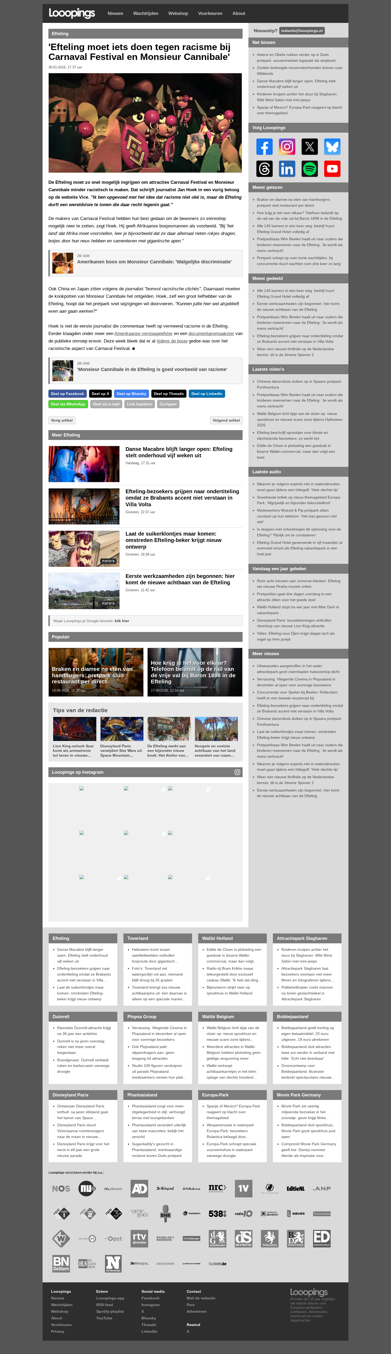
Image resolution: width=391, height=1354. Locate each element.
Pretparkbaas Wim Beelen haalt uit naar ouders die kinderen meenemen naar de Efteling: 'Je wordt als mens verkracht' (300, 244)
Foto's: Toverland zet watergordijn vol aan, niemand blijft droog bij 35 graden (157, 974)
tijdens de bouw (172, 341)
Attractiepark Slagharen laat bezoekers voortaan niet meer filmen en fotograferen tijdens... (307, 974)
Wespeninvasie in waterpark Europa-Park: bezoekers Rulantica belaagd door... (230, 1131)
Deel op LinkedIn (207, 393)
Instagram (151, 1305)
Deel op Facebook (67, 393)
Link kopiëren (139, 404)
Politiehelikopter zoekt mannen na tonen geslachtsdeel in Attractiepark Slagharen (307, 993)
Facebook (151, 1298)
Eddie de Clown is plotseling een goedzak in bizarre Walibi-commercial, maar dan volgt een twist (296, 451)
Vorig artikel (62, 420)
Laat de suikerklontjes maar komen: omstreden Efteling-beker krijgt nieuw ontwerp (174, 540)
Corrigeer (168, 404)
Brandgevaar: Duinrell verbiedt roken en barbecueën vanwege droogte (83, 1066)
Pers (191, 1305)
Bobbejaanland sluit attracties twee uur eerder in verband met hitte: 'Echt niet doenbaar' (308, 1052)
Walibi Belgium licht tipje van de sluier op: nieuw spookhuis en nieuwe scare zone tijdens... (233, 1033)
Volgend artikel (226, 420)
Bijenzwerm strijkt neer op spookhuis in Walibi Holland (229, 990)
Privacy (57, 1331)
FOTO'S (108, 561)
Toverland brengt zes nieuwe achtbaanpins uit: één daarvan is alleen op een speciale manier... (159, 993)
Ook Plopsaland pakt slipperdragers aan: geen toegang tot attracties (153, 1052)
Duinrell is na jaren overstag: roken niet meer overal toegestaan (81, 1047)
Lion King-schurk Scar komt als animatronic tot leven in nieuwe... (73, 750)
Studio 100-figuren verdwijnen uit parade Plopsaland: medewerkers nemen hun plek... (159, 1071)
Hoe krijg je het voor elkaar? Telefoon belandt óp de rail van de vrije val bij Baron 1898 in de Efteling (193, 672)
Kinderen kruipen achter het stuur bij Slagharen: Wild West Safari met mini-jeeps (306, 955)
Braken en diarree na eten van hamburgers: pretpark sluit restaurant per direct (92, 675)
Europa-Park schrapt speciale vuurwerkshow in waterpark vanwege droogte (231, 1149)
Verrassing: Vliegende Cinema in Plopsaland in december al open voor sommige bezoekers (159, 1033)
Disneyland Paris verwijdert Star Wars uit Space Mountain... (121, 750)
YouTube (104, 1318)
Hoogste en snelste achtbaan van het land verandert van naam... (215, 750)
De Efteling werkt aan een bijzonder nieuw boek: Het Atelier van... (167, 750)
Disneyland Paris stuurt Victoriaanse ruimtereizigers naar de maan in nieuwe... (80, 1131)
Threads (149, 1325)
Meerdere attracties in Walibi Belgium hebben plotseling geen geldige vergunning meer (234, 1052)
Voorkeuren (210, 13)
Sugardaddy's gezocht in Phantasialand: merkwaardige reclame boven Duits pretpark (157, 1149)
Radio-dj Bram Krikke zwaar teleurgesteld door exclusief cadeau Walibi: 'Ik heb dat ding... (234, 974)
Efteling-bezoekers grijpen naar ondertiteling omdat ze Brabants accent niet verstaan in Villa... (84, 974)
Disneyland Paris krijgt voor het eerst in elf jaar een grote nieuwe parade (83, 1149)
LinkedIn (149, 1331)
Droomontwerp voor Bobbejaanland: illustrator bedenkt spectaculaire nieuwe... (308, 1071)
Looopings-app (110, 1298)
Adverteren (197, 1311)
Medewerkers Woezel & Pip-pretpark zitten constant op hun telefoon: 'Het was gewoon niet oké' (297, 516)
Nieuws (115, 13)
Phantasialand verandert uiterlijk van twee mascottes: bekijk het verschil (159, 1131)
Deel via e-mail (106, 404)
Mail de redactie (201, 1298)
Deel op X (100, 393)
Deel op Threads (169, 393)
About (238, 13)
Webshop (178, 13)
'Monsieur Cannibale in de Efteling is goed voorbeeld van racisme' (152, 369)
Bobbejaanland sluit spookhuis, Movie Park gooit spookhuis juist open (308, 1131)
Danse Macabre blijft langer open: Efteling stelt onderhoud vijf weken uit (82, 955)
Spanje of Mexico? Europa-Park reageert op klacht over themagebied (233, 1112)
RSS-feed (104, 1305)
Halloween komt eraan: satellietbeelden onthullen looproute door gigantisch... (155, 955)
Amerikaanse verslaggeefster (143, 333)
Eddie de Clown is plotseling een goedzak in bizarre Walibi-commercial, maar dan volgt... (234, 955)
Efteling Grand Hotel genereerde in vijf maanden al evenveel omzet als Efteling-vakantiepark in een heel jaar (299, 548)
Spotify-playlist (110, 1311)
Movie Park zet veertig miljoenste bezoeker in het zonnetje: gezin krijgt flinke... (305, 1112)
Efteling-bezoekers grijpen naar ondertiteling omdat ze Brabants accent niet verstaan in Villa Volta (182, 498)
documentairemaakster (211, 333)
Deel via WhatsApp (68, 404)
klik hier (122, 621)
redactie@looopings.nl (302, 30)
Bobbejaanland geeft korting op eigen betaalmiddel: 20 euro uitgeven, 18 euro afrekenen (307, 1033)
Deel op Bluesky (131, 393)
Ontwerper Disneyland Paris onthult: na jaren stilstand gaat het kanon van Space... (82, 1112)
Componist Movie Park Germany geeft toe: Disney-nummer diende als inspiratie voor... (308, 1149)
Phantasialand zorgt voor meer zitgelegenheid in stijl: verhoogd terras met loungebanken (158, 1112)
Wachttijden (145, 13)
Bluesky (149, 1318)
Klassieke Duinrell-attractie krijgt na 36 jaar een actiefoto (84, 1031)
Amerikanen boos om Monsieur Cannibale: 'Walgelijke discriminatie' (154, 261)
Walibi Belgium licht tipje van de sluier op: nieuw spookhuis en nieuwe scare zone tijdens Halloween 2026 (300, 419)
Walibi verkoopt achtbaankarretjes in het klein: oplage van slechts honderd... (232, 1071)
